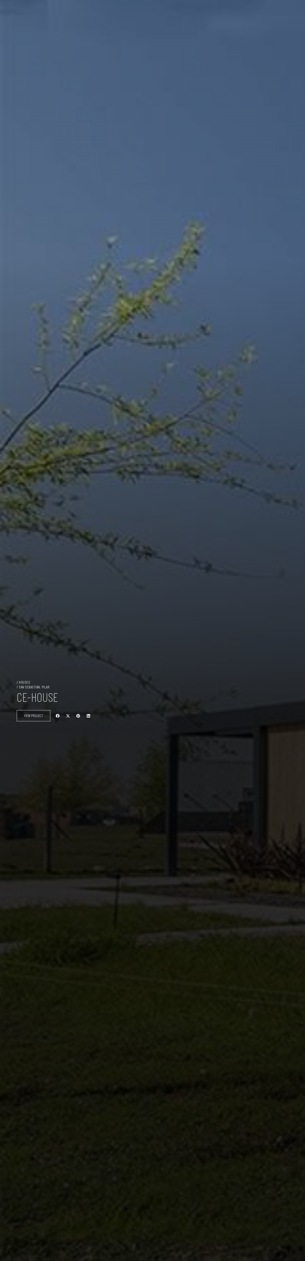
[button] (58, 716)
